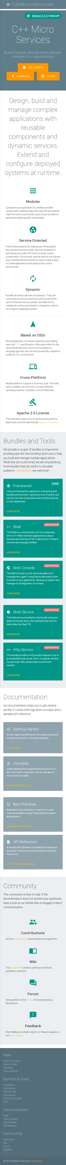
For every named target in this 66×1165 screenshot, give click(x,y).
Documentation (10, 1071)
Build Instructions (11, 1061)
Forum (29, 999)
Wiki (5, 1143)
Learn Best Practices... (20, 826)
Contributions (24, 470)
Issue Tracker (16, 1035)
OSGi (17, 344)
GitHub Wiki (16, 967)
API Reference (9, 1125)
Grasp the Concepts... (19, 785)
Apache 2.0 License (48, 422)
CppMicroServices (33, 4)
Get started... (15, 748)
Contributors (36, 1161)
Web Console (9, 1091)
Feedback (8, 1149)
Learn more (13, 511)
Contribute (8, 1139)
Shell (5, 1101)
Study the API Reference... (22, 864)
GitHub (51, 76)
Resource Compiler (12, 1098)
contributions (21, 938)
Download (20, 76)
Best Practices (10, 1122)
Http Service (9, 1088)
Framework (9, 1084)
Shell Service (9, 1095)
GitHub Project (10, 1064)
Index (6, 1115)
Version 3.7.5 (40, 15)
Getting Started (10, 1119)
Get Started (33, 67)
